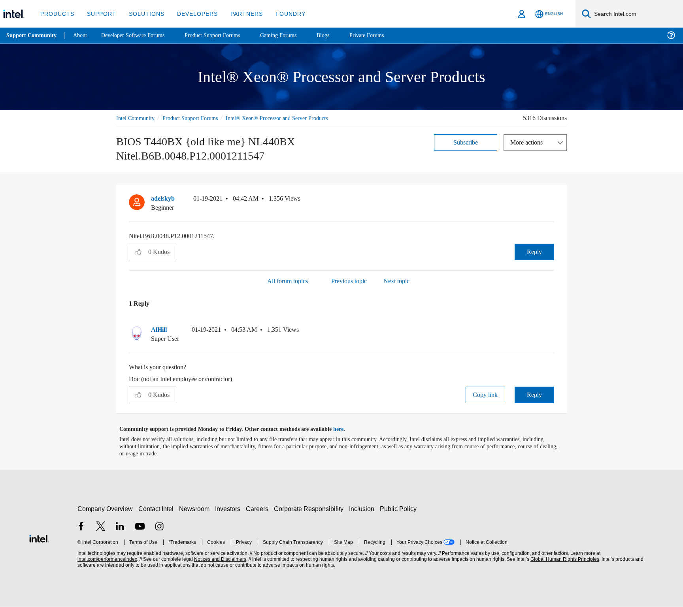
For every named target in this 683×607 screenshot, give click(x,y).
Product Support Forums (196, 118)
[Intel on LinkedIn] (120, 527)
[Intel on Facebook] (81, 527)
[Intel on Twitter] (101, 527)
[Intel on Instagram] (159, 527)
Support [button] (99, 13)
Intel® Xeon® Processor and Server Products (290, 118)
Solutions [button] (143, 13)
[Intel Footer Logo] (39, 537)
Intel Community (136, 118)
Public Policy (399, 508)
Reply (534, 251)
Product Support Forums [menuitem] (223, 35)
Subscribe (465, 142)
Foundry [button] (281, 13)
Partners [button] (238, 13)
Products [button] (56, 13)
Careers (259, 508)
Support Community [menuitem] (32, 35)
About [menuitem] (82, 35)
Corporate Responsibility (310, 508)
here (345, 429)
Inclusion (363, 508)
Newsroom (196, 508)
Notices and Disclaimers (219, 559)
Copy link (485, 395)
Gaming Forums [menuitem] (292, 35)
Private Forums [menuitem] (384, 35)
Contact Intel (157, 508)
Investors (229, 508)
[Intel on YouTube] (140, 527)
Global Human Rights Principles (563, 559)
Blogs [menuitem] (339, 35)
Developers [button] (191, 13)
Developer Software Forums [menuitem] (139, 35)
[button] (550, 200)
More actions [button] (528, 142)
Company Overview (105, 508)
